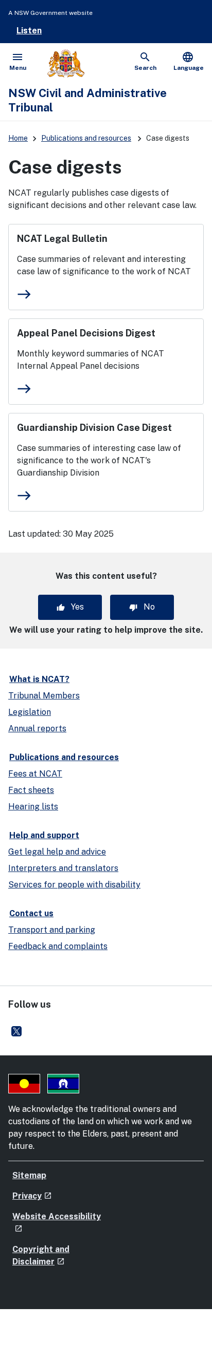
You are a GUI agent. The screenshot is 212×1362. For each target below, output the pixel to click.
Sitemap (29, 1175)
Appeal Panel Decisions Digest (86, 333)
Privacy (32, 1196)
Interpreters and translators (63, 868)
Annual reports (37, 728)
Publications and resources (86, 138)
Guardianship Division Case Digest (94, 427)
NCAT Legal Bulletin (62, 238)
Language (188, 61)
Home (18, 138)
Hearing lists (33, 806)
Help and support (44, 835)
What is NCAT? (39, 679)
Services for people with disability (74, 885)
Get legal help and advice (57, 852)
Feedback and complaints (58, 946)
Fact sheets (31, 790)
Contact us (31, 913)
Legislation (29, 712)
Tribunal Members (44, 696)
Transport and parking (51, 930)
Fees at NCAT (35, 774)
